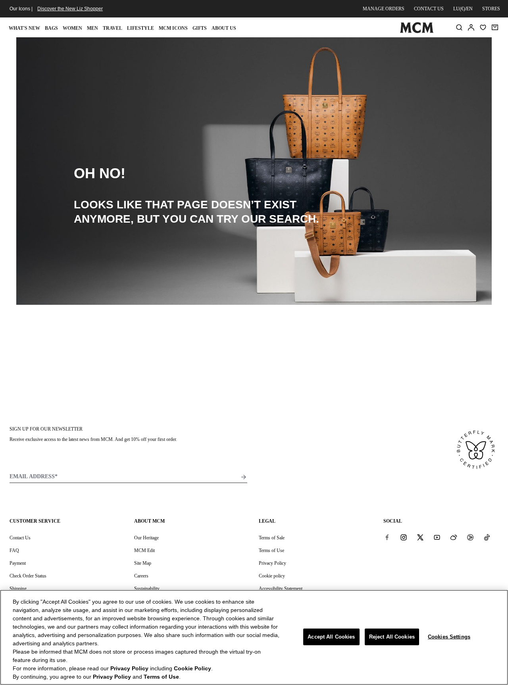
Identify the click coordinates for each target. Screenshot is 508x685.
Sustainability (147, 588)
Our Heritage (146, 538)
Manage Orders (383, 9)
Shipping (18, 588)
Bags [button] (51, 28)
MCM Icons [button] (173, 28)
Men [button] (92, 28)
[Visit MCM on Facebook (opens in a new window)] (387, 537)
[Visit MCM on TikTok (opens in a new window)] (487, 537)
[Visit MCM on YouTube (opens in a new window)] (437, 537)
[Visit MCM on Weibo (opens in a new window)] (453, 537)
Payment (18, 563)
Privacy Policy (272, 563)
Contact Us (20, 538)
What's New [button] (24, 28)
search (292, 219)
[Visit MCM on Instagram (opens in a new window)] (403, 537)
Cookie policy (272, 576)
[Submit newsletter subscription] (243, 477)
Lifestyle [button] (140, 28)
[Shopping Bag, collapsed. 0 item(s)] (494, 27)
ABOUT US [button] (224, 28)
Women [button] (72, 28)
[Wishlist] (483, 27)
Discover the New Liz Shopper (70, 9)
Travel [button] (112, 28)
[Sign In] (471, 27)
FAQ (14, 550)
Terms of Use (271, 550)
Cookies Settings (449, 637)
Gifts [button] (199, 28)
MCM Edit (144, 550)
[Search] (459, 27)
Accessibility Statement (280, 588)
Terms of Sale (272, 538)
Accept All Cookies (331, 637)
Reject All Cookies (392, 637)
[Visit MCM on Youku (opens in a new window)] (470, 537)
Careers (141, 576)
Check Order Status (28, 576)
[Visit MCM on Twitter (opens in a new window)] (420, 537)
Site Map (142, 563)
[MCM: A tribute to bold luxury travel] (416, 31)
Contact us (429, 9)
